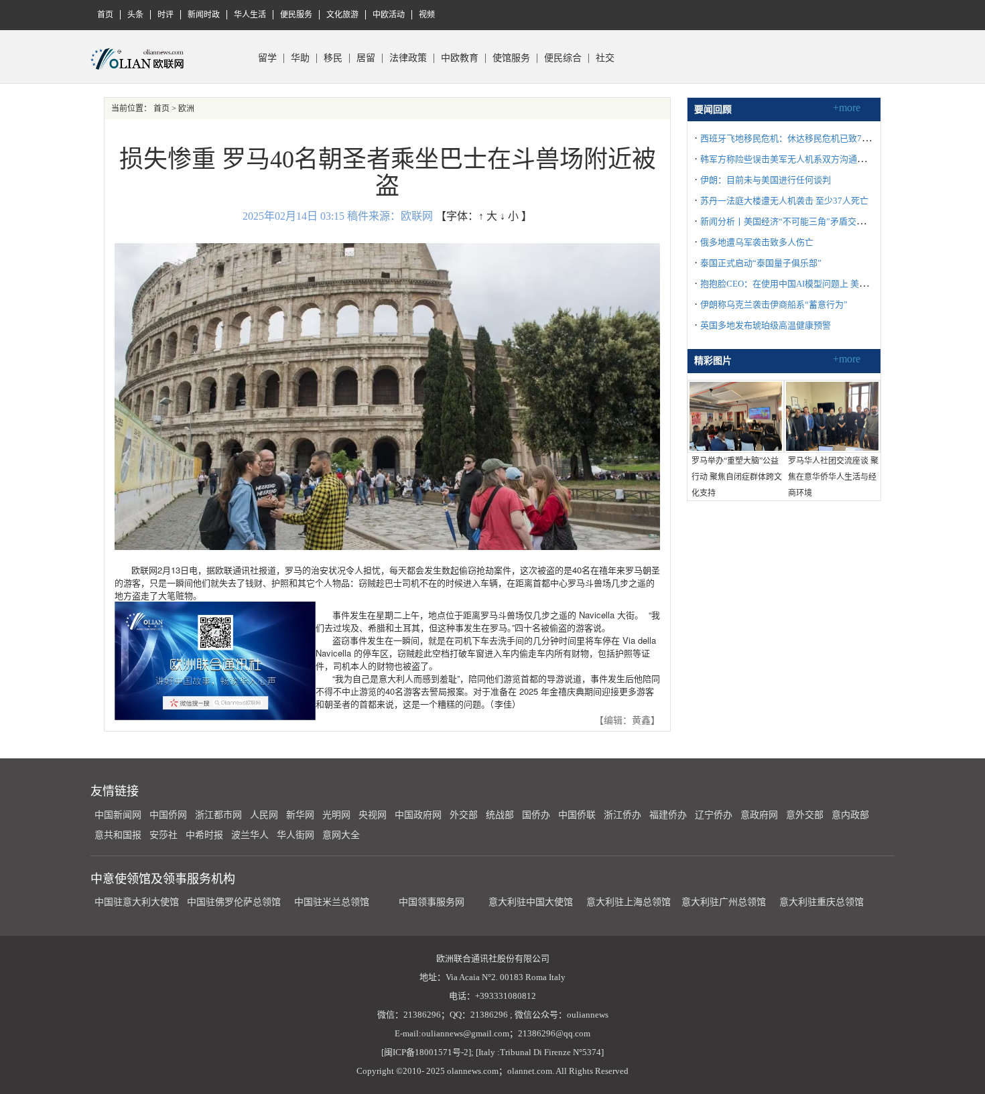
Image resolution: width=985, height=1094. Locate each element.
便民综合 (563, 58)
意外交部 (805, 815)
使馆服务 (511, 58)
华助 (300, 58)
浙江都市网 (218, 815)
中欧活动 (389, 14)
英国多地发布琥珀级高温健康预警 (765, 325)
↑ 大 (487, 216)
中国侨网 (168, 815)
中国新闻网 (117, 815)
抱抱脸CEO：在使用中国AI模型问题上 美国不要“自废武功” (814, 284)
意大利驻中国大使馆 (530, 902)
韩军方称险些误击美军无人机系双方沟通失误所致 (796, 159)
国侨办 (536, 815)
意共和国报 (117, 835)
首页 (105, 14)
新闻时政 (204, 14)
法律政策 (408, 58)
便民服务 (296, 14)
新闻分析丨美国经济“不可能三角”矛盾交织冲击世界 (800, 221)
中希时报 (204, 835)
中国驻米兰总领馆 (332, 902)
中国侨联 (577, 815)
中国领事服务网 (431, 902)
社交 (605, 58)
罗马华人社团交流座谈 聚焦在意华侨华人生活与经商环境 (833, 477)
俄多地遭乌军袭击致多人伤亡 (756, 242)
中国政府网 (418, 815)
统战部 (500, 815)
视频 (427, 14)
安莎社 (163, 835)
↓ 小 (509, 216)
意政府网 (759, 815)
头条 (135, 14)
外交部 (464, 815)
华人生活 (250, 14)
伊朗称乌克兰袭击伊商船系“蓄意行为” (774, 304)
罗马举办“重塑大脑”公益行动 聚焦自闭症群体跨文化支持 (737, 477)
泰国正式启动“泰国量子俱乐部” (761, 263)
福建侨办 (668, 815)
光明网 (336, 815)
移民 (333, 58)
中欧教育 (459, 58)
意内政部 (850, 815)
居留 (365, 58)
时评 (165, 14)
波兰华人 (250, 835)
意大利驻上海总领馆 (627, 902)
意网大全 (341, 835)
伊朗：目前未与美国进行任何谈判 (765, 180)
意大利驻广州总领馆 (723, 902)
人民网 (264, 815)
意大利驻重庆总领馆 (821, 902)
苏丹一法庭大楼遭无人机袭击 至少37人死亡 (784, 201)
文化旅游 (342, 14)
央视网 (372, 815)
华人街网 (295, 835)
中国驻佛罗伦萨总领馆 (234, 902)
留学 (267, 58)
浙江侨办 (622, 815)
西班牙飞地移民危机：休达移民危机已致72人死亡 (796, 138)
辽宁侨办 (713, 815)
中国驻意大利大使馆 (136, 902)
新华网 (300, 815)
